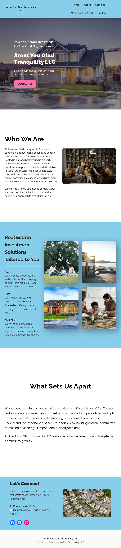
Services (100, 4)
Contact (102, 13)
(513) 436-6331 (30, 506)
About (87, 4)
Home (75, 4)
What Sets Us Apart (82, 13)
